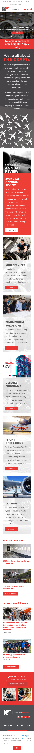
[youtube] (29, 717)
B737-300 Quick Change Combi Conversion (17, 551)
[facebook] (18, 717)
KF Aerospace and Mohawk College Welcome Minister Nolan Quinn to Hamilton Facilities (17, 614)
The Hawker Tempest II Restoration (17, 576)
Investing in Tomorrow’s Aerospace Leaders (17, 646)
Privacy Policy (24, 737)
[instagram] (22, 717)
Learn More (17, 32)
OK (17, 748)
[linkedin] (25, 717)
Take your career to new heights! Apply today (17, 44)
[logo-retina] (11, 8)
